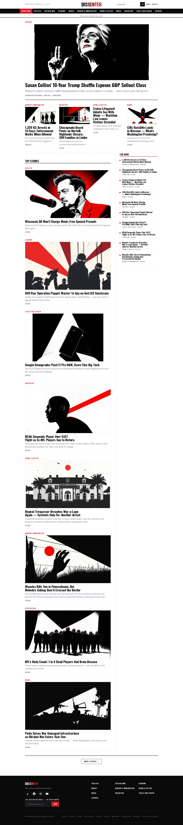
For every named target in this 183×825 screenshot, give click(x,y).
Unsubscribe (126, 816)
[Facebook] (34, 793)
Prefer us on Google (150, 816)
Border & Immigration (87, 11)
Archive (99, 816)
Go (142, 4)
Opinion (158, 11)
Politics (37, 11)
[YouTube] (47, 793)
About (155, 4)
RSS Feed (115, 816)
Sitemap (136, 816)
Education (128, 11)
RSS (148, 4)
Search (107, 816)
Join (55, 804)
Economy (61, 11)
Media (118, 11)
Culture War (49, 11)
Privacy (72, 816)
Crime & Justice (106, 11)
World (71, 11)
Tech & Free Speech (144, 11)
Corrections (89, 816)
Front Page (26, 11)
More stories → (91, 761)
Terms (79, 816)
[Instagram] (40, 793)
